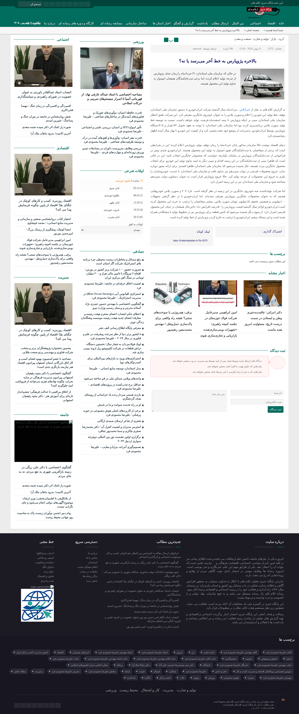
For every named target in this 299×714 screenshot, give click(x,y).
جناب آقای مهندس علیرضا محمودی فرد (156, 658)
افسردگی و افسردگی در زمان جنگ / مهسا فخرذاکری (47, 108)
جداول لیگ (48, 566)
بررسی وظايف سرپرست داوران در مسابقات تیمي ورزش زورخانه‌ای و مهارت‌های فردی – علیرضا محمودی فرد (113, 152)
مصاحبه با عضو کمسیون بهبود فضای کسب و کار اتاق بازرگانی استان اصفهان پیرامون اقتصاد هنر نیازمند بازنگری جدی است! (45, 362)
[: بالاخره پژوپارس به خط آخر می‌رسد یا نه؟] (154, 40)
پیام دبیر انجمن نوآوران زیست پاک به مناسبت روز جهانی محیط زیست (45, 515)
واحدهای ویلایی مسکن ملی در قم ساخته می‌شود (112, 378)
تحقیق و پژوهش (269, 658)
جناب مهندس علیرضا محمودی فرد (274, 665)
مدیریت (64, 277)
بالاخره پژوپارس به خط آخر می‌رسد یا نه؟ (218, 60)
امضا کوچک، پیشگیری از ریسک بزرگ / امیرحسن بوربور (49, 231)
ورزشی (138, 42)
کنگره (147, 677)
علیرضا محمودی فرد (196, 671)
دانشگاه (207, 665)
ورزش (211, 677)
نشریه (251, 677)
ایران (288, 658)
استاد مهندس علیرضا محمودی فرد (115, 652)
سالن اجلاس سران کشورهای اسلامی (89, 665)
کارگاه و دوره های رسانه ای (76, 23)
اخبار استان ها (162, 23)
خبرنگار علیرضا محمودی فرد (234, 665)
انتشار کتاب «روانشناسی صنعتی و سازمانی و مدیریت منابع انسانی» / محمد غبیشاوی (45, 221)
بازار (273, 38)
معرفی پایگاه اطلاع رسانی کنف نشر (119, 328)
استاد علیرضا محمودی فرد (154, 652)
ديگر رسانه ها (90, 576)
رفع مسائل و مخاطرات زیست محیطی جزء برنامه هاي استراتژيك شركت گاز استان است (112, 261)
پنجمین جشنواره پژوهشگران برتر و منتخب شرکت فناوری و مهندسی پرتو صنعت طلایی (47, 350)
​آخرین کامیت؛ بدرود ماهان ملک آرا (51, 133)
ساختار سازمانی (136, 23)
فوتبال (157, 671)
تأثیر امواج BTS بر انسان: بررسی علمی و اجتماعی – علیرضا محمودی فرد (113, 129)
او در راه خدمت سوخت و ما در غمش (119, 404)
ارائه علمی (209, 652)
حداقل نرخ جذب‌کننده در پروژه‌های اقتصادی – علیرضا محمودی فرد (114, 386)
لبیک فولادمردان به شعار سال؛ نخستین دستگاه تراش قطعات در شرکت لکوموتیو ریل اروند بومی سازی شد (113, 348)
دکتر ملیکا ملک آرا (141, 665)
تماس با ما (91, 557)
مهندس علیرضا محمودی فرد (277, 677)
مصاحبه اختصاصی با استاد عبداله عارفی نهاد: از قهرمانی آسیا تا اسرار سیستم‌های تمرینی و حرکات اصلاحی (111, 99)
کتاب (182, 677)
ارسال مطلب (220, 23)
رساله (120, 665)
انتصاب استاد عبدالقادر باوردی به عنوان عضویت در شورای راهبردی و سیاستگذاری (44, 94)
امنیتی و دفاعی (45, 557)
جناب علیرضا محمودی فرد (66, 658)
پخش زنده (91, 580)
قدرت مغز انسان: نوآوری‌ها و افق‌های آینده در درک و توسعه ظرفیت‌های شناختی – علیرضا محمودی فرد (113, 140)
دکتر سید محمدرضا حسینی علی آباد (176, 665)
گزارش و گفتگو (184, 23)
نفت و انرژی (47, 580)
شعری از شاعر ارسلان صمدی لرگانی (119, 421)
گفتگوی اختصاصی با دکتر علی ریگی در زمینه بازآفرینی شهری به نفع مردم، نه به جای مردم (45, 472)
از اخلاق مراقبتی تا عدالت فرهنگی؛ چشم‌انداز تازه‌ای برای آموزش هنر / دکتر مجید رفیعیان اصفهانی (45, 396)
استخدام (92, 562)
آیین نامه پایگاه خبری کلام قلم (267, 2)
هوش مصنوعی (231, 677)
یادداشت (202, 23)
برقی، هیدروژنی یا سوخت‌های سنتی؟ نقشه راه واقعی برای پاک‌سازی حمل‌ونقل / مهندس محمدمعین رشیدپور (44, 258)
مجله (127, 671)
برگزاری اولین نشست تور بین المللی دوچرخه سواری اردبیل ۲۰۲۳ (114, 439)
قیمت (141, 671)
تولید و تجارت (261, 38)
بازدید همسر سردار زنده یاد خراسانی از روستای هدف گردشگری (112, 396)
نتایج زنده (49, 571)
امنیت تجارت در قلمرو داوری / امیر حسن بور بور (153, 626)
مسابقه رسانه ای (111, 23)
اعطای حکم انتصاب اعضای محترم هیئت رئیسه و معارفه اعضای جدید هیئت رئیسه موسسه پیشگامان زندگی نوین (112, 318)
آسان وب (255, 708)
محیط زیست (129, 690)
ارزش (179, 652)
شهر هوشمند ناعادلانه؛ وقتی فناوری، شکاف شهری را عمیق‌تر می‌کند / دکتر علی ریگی (142, 573)
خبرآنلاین (244, 109)
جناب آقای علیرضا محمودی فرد (200, 658)
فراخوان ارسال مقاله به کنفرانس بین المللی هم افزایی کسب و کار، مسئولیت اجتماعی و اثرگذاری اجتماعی (143, 555)
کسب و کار (165, 677)
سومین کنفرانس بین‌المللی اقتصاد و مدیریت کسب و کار (263, 671)
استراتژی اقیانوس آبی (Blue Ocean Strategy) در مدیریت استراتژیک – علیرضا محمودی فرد (112, 296)
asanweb (197, 48)
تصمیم (249, 658)
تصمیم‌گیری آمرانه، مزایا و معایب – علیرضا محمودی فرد (116, 449)
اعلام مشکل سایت (87, 566)
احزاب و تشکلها (45, 553)
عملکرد (172, 671)
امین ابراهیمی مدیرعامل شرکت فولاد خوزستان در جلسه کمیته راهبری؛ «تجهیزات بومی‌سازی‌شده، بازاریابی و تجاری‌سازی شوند (218, 324)
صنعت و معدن (242, 38)
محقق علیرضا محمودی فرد (102, 671)
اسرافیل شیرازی (81, 652)
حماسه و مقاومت (44, 562)
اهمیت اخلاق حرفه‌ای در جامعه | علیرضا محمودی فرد (112, 285)
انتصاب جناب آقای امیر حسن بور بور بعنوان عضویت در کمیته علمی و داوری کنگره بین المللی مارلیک (143, 619)
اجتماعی (255, 23)
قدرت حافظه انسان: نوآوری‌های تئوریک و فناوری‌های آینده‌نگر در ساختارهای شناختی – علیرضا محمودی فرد (113, 116)
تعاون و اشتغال (45, 576)
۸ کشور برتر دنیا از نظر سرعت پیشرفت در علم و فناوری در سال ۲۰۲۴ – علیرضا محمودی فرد (112, 336)
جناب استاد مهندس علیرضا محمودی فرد (107, 658)
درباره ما (49, 23)
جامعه (65, 415)
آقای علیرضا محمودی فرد (278, 652)
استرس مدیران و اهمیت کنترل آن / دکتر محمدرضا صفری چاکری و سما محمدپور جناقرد (111, 429)
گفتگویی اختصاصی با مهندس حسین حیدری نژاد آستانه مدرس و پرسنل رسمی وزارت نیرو (113, 306)
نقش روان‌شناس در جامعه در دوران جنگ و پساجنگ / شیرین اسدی (47, 118)
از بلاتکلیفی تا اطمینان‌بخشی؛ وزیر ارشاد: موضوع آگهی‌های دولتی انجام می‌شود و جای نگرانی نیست (47, 502)
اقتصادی (63, 148)
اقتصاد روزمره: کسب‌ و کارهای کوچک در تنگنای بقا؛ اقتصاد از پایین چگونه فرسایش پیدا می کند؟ (44, 205)
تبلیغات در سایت (88, 571)
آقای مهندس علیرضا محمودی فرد (240, 652)
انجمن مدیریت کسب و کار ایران (32, 652)
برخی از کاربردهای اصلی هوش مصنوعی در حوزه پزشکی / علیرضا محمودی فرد (112, 412)
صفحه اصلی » (251, 30)
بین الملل (238, 23)
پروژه (196, 677)
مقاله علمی (20, 671)
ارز (193, 652)
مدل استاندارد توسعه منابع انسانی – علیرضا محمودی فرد (115, 370)
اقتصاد (271, 23)
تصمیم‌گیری (230, 658)
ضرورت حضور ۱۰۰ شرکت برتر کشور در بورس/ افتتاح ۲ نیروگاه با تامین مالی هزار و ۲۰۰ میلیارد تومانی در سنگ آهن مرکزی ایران (114, 273)
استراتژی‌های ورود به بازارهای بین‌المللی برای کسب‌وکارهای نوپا (114, 360)
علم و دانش (221, 671)
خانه (281, 23)
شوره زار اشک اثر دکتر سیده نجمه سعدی (47, 127)
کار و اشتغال (150, 690)
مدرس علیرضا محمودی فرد (65, 671)
